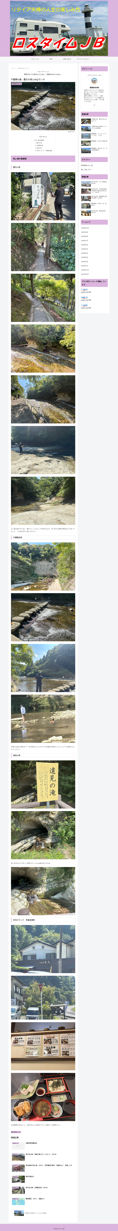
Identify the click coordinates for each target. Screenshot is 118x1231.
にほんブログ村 (86, 292)
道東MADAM (94, 87)
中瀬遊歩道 (40, 145)
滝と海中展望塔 (39, 140)
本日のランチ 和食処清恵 (44, 150)
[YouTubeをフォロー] (94, 105)
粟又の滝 (39, 142)
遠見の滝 (39, 148)
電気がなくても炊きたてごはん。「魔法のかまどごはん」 (43, 74)
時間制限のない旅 (16, 1132)
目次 (40, 136)
